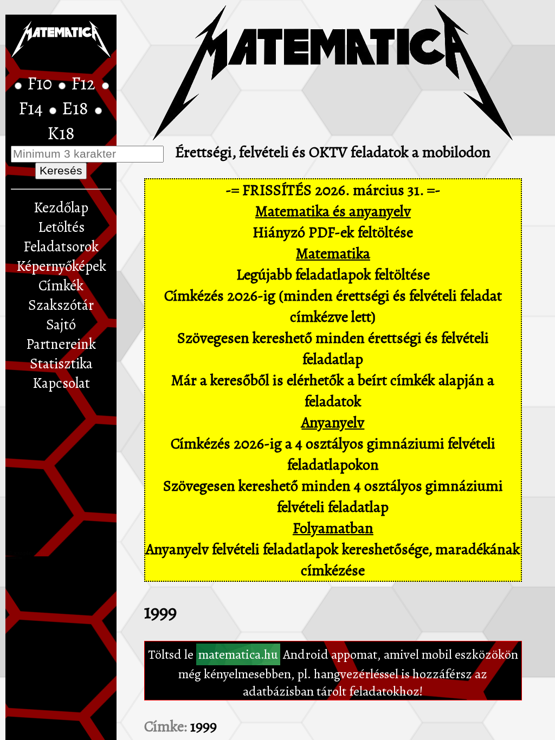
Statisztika (61, 363)
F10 (41, 83)
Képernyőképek (61, 266)
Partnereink (61, 344)
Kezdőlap (61, 207)
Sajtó (61, 324)
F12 (85, 83)
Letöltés (61, 227)
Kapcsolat (61, 383)
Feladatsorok (61, 246)
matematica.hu (238, 654)
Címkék (60, 285)
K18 (61, 133)
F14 (32, 108)
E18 (77, 108)
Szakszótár (61, 305)
